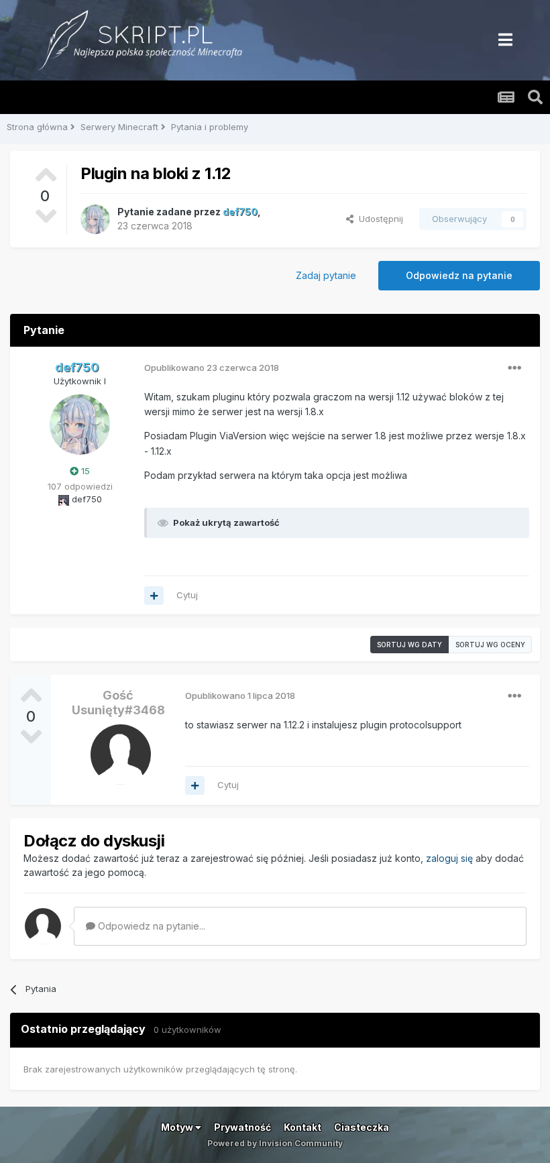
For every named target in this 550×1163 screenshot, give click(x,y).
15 (84, 470)
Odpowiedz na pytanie (459, 275)
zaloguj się (449, 858)
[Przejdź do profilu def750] (95, 219)
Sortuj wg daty (409, 645)
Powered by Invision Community (275, 1143)
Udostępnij (378, 218)
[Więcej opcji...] (514, 368)
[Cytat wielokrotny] (154, 595)
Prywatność (242, 1127)
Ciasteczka (361, 1127)
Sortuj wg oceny (490, 645)
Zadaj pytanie (326, 275)
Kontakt (302, 1127)
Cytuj (187, 595)
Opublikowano (211, 367)
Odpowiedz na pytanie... (150, 926)
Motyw (178, 1127)
